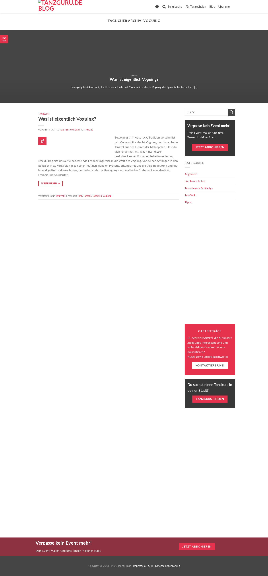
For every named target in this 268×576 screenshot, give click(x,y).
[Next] (258, 66)
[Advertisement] (210, 265)
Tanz (79, 196)
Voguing (107, 196)
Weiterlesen (50, 184)
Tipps (188, 202)
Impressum (139, 566)
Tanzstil (87, 196)
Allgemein (191, 174)
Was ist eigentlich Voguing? (67, 119)
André (89, 130)
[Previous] (10, 66)
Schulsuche (174, 6)
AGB (150, 566)
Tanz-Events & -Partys (199, 188)
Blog (212, 6)
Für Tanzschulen (195, 6)
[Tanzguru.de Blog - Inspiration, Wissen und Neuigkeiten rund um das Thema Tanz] (63, 7)
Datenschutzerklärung (167, 566)
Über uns (224, 6)
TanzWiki (43, 114)
